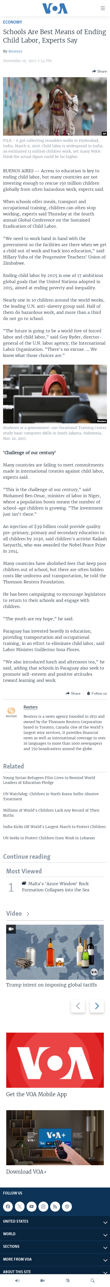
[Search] (92, 1280)
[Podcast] (67, 1206)
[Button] (99, 71)
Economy (12, 22)
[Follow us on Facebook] (8, 1206)
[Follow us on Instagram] (43, 1206)
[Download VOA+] (55, 1137)
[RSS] (55, 1206)
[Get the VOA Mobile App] (55, 1060)
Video (14, 914)
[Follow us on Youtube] (31, 1206)
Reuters (15, 51)
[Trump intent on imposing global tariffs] (55, 952)
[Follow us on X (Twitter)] (20, 1206)
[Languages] (67, 1280)
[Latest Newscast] (17, 1280)
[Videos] (42, 1280)
